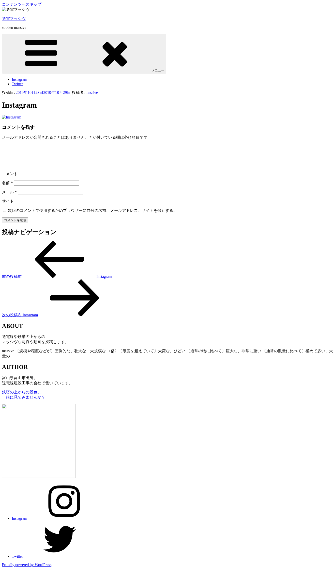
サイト (8, 201)
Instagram (19, 79)
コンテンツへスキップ (21, 4)
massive (92, 92)
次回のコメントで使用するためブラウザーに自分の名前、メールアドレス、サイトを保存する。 (92, 210)
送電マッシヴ (14, 19)
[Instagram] (11, 117)
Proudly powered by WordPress (26, 565)
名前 (7, 183)
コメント (10, 174)
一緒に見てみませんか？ (23, 397)
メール (9, 192)
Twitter (17, 84)
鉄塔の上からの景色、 (21, 392)
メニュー (158, 70)
